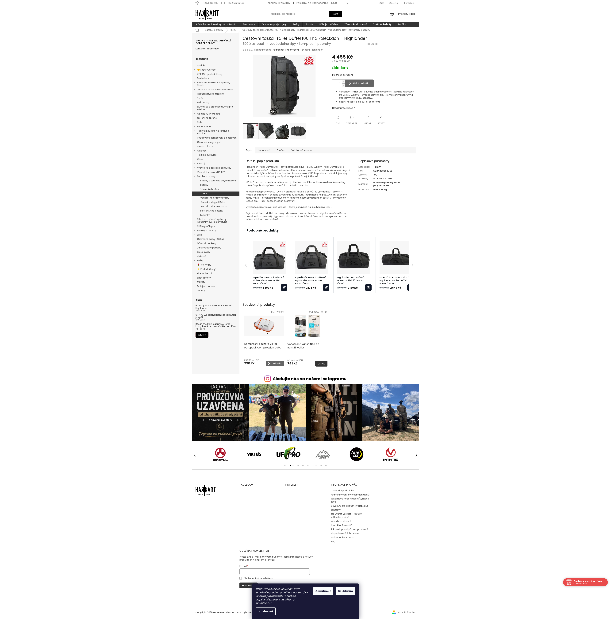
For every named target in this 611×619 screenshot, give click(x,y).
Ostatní (201, 256)
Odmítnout (323, 591)
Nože (200, 122)
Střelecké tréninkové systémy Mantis (213, 84)
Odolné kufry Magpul (208, 113)
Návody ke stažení (341, 521)
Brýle (199, 234)
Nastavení (266, 611)
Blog (333, 541)
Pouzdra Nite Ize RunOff (214, 206)
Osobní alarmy (205, 146)
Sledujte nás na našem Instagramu (310, 379)
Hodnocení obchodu (342, 537)
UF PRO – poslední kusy (210, 74)
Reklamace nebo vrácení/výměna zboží (350, 500)
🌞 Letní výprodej (206, 69)
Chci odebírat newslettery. (258, 578)
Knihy (200, 260)
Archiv (202, 334)
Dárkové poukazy (206, 243)
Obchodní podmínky (279, 3)
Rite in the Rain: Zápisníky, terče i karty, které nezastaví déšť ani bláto (216, 325)
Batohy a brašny (206, 176)
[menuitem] (216, 24)
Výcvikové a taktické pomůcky (214, 167)
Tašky (203, 193)
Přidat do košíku (361, 83)
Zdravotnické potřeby (209, 247)
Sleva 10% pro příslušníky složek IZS (350, 505)
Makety (201, 282)
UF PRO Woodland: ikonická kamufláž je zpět (216, 316)
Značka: (312, 49)
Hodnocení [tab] (264, 150)
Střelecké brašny (209, 189)
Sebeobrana (204, 126)
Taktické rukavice (207, 154)
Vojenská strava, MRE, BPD (211, 172)
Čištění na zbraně (207, 118)
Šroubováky (203, 252)
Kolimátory (203, 102)
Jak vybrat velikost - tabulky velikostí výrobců (346, 515)
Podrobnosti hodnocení (286, 49)
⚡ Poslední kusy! (206, 269)
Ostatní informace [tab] (301, 150)
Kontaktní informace (207, 49)
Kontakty (336, 509)
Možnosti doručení (342, 74)
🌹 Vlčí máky (204, 264)
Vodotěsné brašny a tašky (214, 197)
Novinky (201, 65)
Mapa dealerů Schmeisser (345, 533)
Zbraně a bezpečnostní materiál (215, 89)
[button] (246, 265)
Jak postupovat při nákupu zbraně (350, 529)
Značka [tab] (280, 150)
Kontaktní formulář (341, 525)
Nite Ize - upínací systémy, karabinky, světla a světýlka (212, 221)
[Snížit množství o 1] (343, 85)
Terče (200, 98)
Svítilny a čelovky (206, 230)
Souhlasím (345, 591)
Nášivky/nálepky (206, 226)
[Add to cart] (284, 287)
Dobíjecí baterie (206, 286)
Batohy (204, 185)
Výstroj (201, 163)
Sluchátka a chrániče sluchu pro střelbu (215, 108)
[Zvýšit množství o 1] (343, 81)
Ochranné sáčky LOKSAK (210, 239)
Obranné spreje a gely (209, 142)
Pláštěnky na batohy (211, 210)
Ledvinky (205, 215)
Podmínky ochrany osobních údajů (316, 3)
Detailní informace (342, 108)
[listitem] (269, 265)
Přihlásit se (248, 585)
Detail (321, 363)
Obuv (200, 159)
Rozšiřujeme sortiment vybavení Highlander (213, 306)
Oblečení (202, 150)
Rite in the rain (205, 273)
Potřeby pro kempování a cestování (217, 137)
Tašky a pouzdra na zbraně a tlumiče (213, 132)
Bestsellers (203, 78)
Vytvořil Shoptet (407, 612)
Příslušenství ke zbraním (210, 94)
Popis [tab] (249, 150)
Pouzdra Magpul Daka (213, 202)
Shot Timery (204, 277)
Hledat (336, 14)
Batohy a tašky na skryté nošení (218, 180)
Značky (201, 290)
